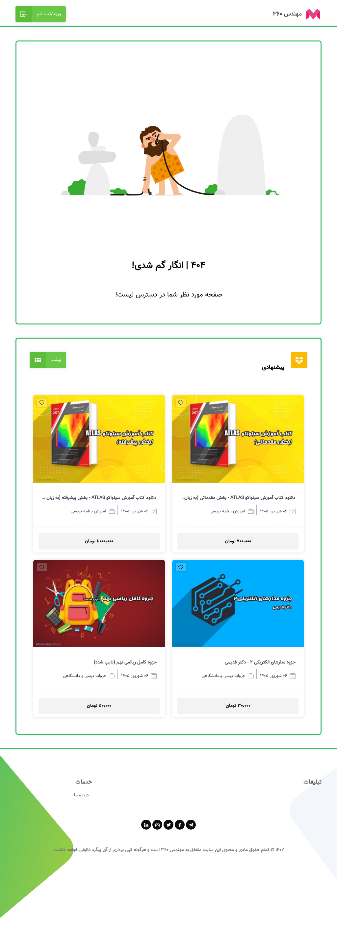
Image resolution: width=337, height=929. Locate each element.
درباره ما (81, 795)
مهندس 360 (172, 850)
